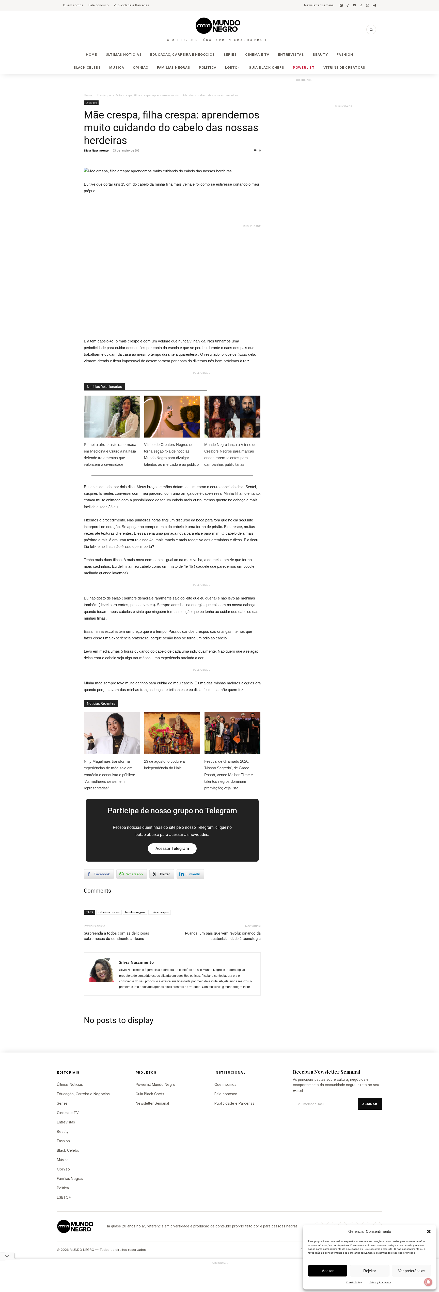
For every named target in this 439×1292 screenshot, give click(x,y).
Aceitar (328, 1271)
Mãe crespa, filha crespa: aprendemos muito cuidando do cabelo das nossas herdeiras (171, 127)
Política (207, 67)
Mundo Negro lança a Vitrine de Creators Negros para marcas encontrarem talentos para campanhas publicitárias (230, 454)
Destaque (104, 95)
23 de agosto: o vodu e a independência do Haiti (164, 764)
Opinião (140, 67)
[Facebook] (361, 5)
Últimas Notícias (124, 54)
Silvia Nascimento (96, 150)
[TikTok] (348, 5)
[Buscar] (371, 29)
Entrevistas (291, 54)
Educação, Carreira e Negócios (182, 54)
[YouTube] (354, 5)
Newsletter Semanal (319, 5)
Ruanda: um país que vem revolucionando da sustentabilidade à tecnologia (223, 936)
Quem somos (73, 5)
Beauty (320, 54)
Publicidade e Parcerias (131, 5)
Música (116, 67)
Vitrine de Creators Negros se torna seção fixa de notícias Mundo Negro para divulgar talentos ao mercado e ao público (172, 454)
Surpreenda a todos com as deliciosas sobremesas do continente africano (116, 936)
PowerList (304, 67)
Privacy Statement (380, 1282)
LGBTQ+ (232, 67)
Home (91, 54)
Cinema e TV (257, 54)
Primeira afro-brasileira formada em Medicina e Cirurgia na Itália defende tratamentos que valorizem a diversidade (110, 454)
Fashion (345, 54)
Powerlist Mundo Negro (155, 1084)
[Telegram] (374, 5)
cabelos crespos (109, 912)
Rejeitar (369, 1271)
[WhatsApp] (367, 5)
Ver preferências (411, 1271)
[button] (428, 1231)
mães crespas (159, 912)
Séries (230, 54)
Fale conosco (98, 5)
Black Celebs (87, 67)
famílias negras (135, 912)
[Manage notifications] (428, 1282)
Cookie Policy (354, 1282)
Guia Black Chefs (266, 67)
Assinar (369, 1104)
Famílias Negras (173, 67)
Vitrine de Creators (344, 67)
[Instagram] (341, 5)
